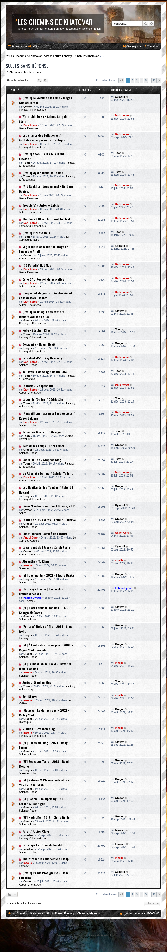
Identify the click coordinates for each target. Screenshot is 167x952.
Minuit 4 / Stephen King (38, 728)
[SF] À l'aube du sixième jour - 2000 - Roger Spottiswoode (46, 647)
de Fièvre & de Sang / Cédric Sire (44, 371)
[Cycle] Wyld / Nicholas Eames (42, 172)
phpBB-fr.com (89, 937)
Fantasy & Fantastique (32, 109)
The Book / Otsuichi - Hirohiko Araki (46, 219)
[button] (121, 80)
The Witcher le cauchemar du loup (45, 858)
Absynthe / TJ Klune (35, 561)
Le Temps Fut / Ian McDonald (42, 845)
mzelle (27, 565)
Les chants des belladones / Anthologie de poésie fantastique (42, 138)
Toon (26, 162)
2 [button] (132, 80)
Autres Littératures (30, 212)
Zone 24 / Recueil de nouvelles (43, 279)
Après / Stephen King (37, 682)
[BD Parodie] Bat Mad (36, 265)
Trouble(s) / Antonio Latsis (40, 205)
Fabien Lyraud (32, 597)
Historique (25, 722)
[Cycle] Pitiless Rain (36, 232)
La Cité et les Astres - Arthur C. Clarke (49, 519)
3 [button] (137, 80)
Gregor (27, 320)
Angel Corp (30, 537)
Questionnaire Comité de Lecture (45, 533)
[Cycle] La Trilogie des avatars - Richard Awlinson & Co (42, 314)
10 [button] (154, 80)
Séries (22, 513)
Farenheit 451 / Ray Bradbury (42, 358)
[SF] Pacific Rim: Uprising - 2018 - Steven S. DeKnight (43, 801)
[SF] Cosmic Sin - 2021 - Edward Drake (48, 575)
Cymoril (28, 106)
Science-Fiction (28, 365)
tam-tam (28, 835)
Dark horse (30, 125)
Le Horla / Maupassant (37, 385)
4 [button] (141, 80)
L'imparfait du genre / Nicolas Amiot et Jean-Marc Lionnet (45, 295)
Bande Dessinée (28, 128)
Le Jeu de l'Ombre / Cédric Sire (43, 399)
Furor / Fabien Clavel (36, 831)
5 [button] (146, 80)
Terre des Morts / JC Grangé (41, 432)
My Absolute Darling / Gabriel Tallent (47, 473)
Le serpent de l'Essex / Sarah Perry (46, 547)
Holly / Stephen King (36, 330)
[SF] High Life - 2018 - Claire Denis (46, 817)
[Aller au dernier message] (127, 96)
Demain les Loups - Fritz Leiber (43, 445)
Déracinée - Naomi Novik (38, 344)
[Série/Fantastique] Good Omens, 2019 (48, 506)
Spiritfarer (29, 696)
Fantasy (30, 600)
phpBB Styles (93, 925)
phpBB (74, 935)
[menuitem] (32, 46)
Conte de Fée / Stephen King (41, 459)
